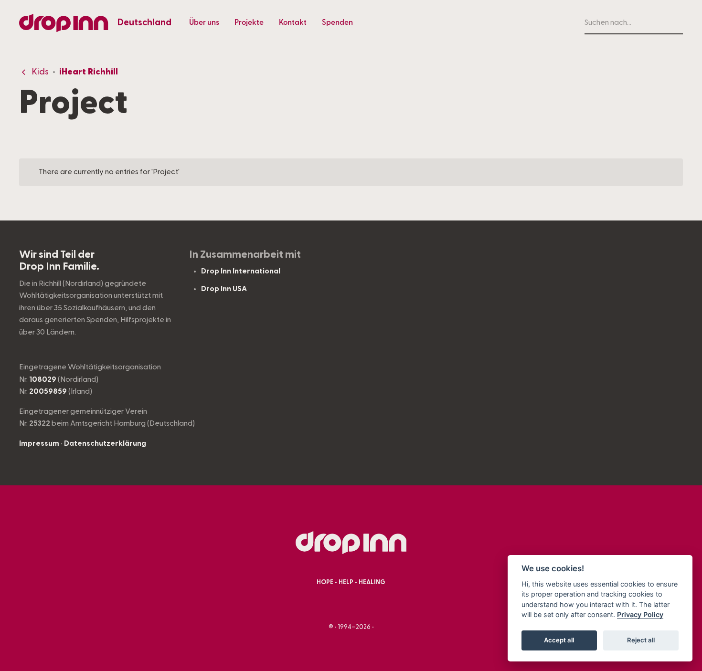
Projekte (249, 22)
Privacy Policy (640, 615)
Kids (40, 71)
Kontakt (293, 22)
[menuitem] (204, 22)
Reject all (641, 640)
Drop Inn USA (224, 289)
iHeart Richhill (88, 71)
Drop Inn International (240, 271)
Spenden (337, 22)
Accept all (559, 640)
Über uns (204, 22)
